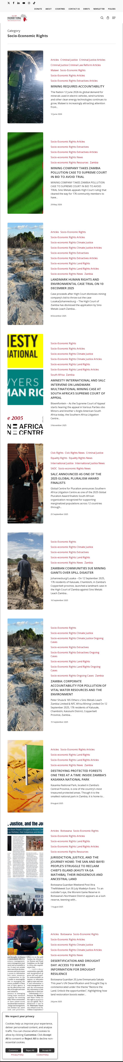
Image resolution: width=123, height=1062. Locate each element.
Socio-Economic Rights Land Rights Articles (75, 268)
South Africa (57, 374)
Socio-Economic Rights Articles (68, 75)
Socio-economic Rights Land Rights (70, 263)
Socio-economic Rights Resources (69, 162)
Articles (55, 59)
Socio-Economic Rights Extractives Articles (74, 80)
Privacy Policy (17, 1054)
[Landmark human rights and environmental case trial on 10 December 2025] (25, 274)
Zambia (94, 162)
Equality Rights (59, 458)
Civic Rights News (75, 452)
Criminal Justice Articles (92, 59)
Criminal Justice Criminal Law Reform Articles (76, 65)
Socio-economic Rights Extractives (70, 146)
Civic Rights (57, 452)
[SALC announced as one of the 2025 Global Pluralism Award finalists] (25, 483)
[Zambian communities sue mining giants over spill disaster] (25, 571)
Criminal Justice (69, 59)
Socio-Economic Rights (73, 70)
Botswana (66, 830)
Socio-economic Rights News (67, 157)
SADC (54, 468)
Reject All (30, 1050)
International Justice (62, 463)
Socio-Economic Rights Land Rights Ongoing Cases (75, 668)
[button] (114, 17)
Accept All (46, 1050)
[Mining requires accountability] (25, 87)
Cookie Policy (43, 1054)
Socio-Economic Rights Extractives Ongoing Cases (75, 654)
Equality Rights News (80, 458)
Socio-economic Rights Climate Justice (72, 242)
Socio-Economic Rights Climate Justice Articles (76, 247)
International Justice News (90, 463)
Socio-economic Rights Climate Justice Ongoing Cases (77, 640)
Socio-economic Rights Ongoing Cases (72, 675)
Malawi (55, 70)
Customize (13, 1050)
